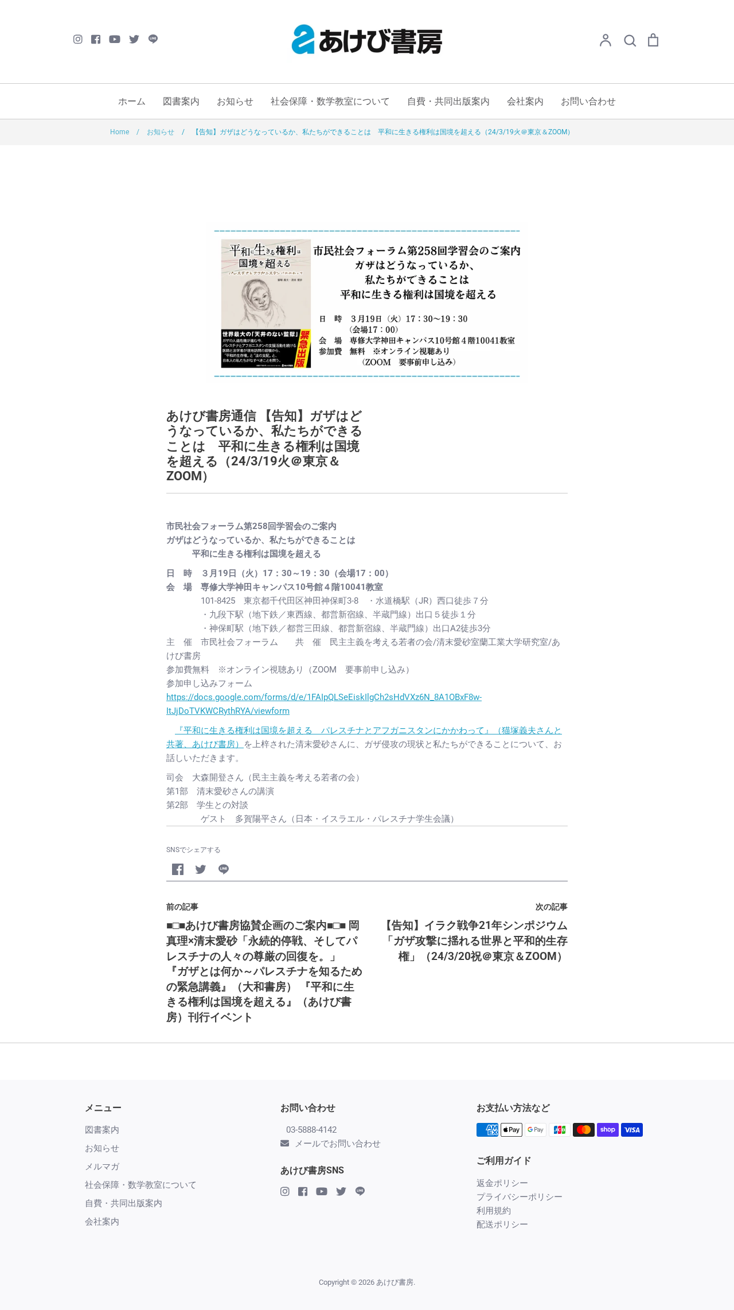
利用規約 (494, 1211)
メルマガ (102, 1166)
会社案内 (525, 101)
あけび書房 (394, 1282)
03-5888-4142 (311, 1130)
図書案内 (181, 101)
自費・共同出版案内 (448, 101)
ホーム (132, 101)
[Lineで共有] (223, 869)
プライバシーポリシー (520, 1197)
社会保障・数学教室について (330, 101)
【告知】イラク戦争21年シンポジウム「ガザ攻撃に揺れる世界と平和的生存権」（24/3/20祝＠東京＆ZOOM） (474, 940)
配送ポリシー (502, 1224)
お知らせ (235, 101)
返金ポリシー (502, 1183)
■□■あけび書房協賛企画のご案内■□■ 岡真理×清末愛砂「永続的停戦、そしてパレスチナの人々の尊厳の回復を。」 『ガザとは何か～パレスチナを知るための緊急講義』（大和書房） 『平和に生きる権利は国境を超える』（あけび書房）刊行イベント (264, 971)
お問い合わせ (588, 101)
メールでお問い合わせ (338, 1143)
